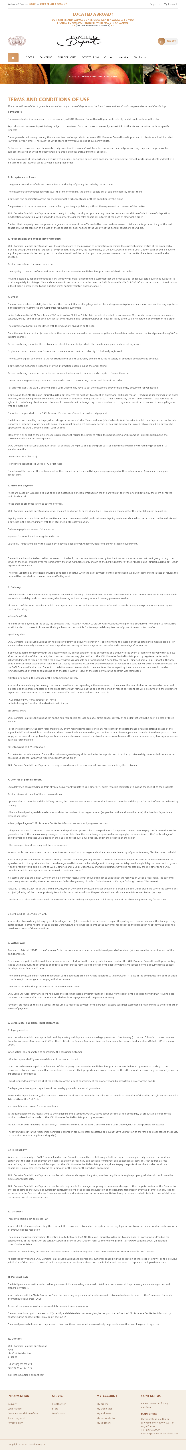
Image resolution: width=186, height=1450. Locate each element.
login (33, 4)
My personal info (106, 1418)
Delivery (12, 1404)
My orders (102, 1404)
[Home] (15, 57)
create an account (53, 4)
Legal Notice (15, 1409)
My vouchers (103, 1423)
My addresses (104, 1413)
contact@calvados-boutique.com (159, 1434)
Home (72, 77)
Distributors (58, 1413)
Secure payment (16, 1418)
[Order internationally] (93, 26)
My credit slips (104, 1409)
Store (55, 1409)
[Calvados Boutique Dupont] (17, 40)
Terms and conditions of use (23, 1413)
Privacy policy (15, 1423)
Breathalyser (59, 1404)
